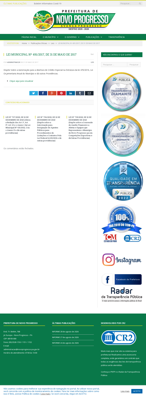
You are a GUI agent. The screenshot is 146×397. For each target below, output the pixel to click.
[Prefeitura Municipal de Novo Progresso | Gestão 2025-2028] (73, 19)
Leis (92, 62)
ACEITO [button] (136, 391)
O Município (49, 37)
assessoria (131, 354)
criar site (118, 351)
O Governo (71, 37)
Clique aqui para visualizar (21, 81)
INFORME (38, 3)
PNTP (113, 372)
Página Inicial (29, 37)
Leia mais (45, 393)
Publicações (92, 37)
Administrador (13, 62)
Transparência (116, 37)
